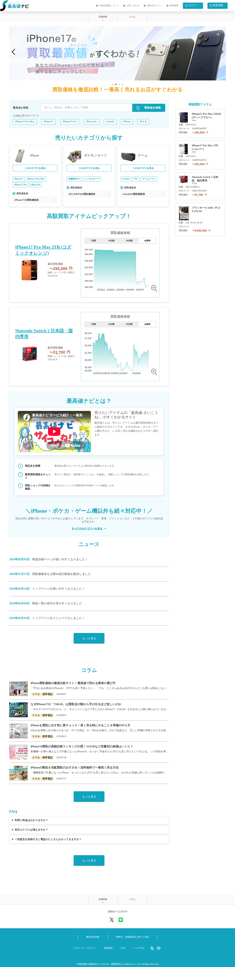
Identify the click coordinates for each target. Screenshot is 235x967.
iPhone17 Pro (70, 121)
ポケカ (143, 121)
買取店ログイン (154, 5)
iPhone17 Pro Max (25, 121)
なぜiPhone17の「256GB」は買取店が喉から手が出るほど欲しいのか (76, 704)
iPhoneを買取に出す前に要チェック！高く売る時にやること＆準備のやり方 (80, 725)
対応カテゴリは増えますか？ (31, 829)
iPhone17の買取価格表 (27, 200)
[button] (220, 52)
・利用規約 (107, 948)
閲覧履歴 (174, 5)
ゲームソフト (149, 179)
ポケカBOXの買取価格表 (82, 194)
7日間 (93, 241)
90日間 (129, 241)
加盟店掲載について (109, 5)
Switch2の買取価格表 (134, 194)
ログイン (193, 5)
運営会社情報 (92, 937)
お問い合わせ (133, 5)
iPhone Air (91, 121)
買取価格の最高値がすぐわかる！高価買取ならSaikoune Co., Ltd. (109, 964)
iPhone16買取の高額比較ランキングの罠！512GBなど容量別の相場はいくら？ (82, 746)
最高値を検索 (20, 107)
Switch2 (110, 121)
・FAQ (122, 948)
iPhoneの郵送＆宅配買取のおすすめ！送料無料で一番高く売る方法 (75, 767)
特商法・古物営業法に (132, 937)
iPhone (127, 121)
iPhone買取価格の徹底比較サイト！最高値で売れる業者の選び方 (73, 683)
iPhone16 (35, 185)
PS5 (136, 179)
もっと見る (89, 638)
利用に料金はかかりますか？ (31, 820)
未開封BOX (74, 179)
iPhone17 (48, 121)
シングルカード (92, 179)
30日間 (111, 241)
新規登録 (218, 5)
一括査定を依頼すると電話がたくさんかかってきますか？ (48, 839)
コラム (132, 17)
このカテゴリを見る (35, 168)
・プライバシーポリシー (84, 948)
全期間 (147, 241)
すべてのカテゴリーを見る (87, 528)
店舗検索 (102, 17)
